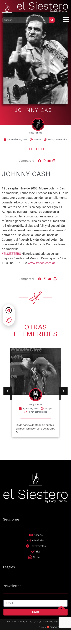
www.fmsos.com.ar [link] (41, 263)
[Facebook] (9, 310)
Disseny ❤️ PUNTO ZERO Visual (54, 627)
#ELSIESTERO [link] (11, 253)
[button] (39, 161)
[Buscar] (52, 20)
